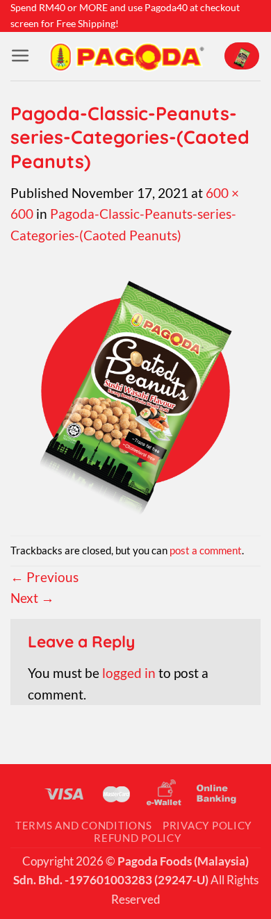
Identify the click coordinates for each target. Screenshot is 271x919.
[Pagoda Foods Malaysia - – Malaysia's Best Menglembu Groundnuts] (127, 56)
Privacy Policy (207, 825)
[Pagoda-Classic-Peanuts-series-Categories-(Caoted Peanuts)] (135, 389)
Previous (44, 577)
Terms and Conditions (83, 825)
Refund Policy (137, 838)
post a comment (206, 550)
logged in (129, 673)
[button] (20, 56)
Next (32, 598)
